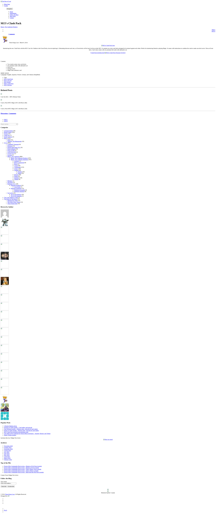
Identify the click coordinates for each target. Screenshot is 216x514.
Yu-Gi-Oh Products (16, 194)
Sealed (19, 173)
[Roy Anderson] (5, 360)
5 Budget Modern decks (10, 426)
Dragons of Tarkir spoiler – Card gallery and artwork (18, 427)
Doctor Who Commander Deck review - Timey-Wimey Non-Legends (22, 469)
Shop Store (13, 16)
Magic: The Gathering (13, 156)
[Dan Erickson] (5, 234)
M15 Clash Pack (8, 79)
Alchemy (16, 161)
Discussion (8, 113)
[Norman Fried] (5, 343)
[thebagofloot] (5, 394)
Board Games (7, 132)
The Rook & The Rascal (10, 199)
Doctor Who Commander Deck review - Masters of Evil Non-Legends (23, 466)
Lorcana (9, 155)
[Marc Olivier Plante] (5, 326)
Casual (16, 165)
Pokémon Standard (19, 191)
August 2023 (7, 450)
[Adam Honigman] (5, 217)
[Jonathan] (5, 293)
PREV (213, 30)
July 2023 (6, 452)
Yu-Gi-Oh (10, 193)
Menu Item (7, 4)
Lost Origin (17, 187)
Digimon (9, 146)
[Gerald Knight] (5, 276)
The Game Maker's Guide (11, 197)
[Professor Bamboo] (5, 352)
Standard (16, 178)
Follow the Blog (14, 15)
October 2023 (7, 447)
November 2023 (8, 446)
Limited (16, 170)
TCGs (5, 143)
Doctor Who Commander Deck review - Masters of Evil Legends (21, 467)
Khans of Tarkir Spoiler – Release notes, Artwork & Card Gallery (21, 430)
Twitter (6, 5)
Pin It (5, 510)
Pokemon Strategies (16, 188)
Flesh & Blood (11, 149)
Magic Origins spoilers (10, 435)
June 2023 (7, 453)
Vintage (16, 179)
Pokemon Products (16, 185)
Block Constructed (19, 162)
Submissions (13, 13)
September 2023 (8, 449)
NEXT (213, 31)
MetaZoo (9, 181)
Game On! (7, 135)
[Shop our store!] (108, 439)
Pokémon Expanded (19, 190)
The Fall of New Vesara (13, 202)
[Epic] (5, 251)
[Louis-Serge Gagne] (5, 318)
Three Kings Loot (10, 494)
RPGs (5, 138)
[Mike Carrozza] (5, 335)
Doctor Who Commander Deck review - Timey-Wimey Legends (21, 470)
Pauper (16, 176)
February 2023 (8, 459)
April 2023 (7, 456)
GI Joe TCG (10, 153)
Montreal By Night (12, 200)
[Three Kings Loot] (5, 402)
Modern (16, 174)
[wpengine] (5, 419)
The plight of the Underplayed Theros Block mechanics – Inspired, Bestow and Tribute (27, 433)
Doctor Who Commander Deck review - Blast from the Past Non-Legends (24, 472)
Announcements (8, 130)
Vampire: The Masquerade (14, 141)
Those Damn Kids (12, 203)
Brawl (15, 164)
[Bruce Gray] (5, 225)
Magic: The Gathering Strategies (19, 159)
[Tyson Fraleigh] (5, 411)
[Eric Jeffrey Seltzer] (5, 259)
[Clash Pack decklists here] (98, 52)
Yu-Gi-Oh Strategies (16, 196)
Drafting (20, 171)
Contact (12, 18)
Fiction (6, 134)
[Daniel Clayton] (5, 242)
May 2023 (7, 455)
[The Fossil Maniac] (5, 385)
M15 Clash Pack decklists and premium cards (16, 432)
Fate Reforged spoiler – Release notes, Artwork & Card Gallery (21, 429)
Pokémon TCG (11, 184)
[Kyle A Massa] (5, 310)
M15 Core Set (8, 80)
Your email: (4, 481)
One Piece (10, 182)
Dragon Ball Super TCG (14, 147)
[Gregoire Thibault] (5, 284)
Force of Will (10, 150)
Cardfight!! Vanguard (13, 144)
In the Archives (8, 137)
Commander (17, 167)
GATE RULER (11, 152)
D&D (8, 140)
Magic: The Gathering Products (9, 27)
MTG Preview (8, 85)
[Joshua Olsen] (5, 301)
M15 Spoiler (7, 82)
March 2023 (7, 458)
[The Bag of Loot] (5, 377)
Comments (11, 34)
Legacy (16, 168)
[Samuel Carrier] (5, 369)
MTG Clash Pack (8, 83)
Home (11, 11)
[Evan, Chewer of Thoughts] (5, 267)
